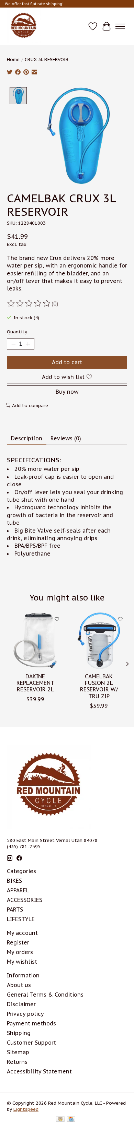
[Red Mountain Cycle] (24, 26)
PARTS (15, 909)
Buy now (67, 391)
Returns (17, 1061)
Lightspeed (25, 1109)
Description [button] (26, 438)
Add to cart (67, 362)
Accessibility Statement (39, 1071)
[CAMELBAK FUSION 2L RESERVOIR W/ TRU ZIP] (98, 640)
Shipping (19, 1033)
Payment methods (31, 1023)
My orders (20, 952)
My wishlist (22, 961)
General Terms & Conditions (45, 994)
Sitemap (18, 1052)
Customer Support (31, 1042)
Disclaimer (21, 1004)
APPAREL (18, 890)
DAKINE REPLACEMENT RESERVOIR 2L (35, 683)
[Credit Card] (71, 1119)
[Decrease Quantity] (13, 344)
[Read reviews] (29, 303)
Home (13, 59)
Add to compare (30, 405)
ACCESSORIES (24, 899)
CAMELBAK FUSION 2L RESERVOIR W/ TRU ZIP (99, 686)
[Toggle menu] (120, 26)
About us (19, 985)
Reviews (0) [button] (66, 438)
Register (18, 942)
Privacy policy (25, 1013)
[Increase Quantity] (27, 344)
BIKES (14, 880)
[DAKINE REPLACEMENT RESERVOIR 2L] (35, 640)
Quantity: (18, 332)
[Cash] (60, 1119)
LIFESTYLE (21, 919)
